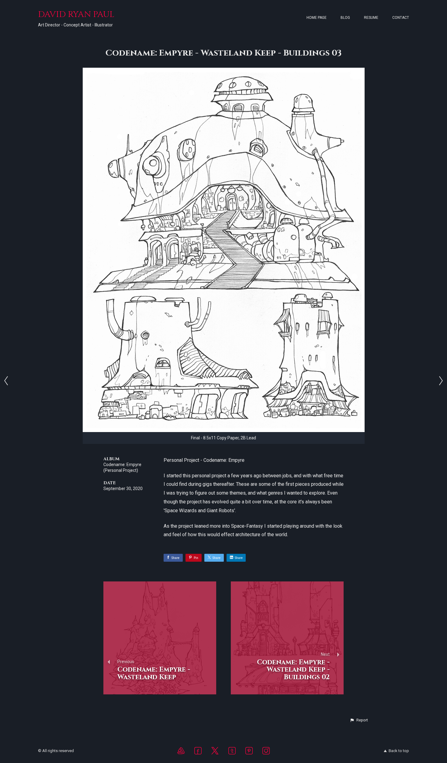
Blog (345, 17)
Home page (317, 17)
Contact (400, 17)
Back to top (399, 750)
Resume (371, 17)
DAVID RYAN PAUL (76, 14)
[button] (358, 720)
